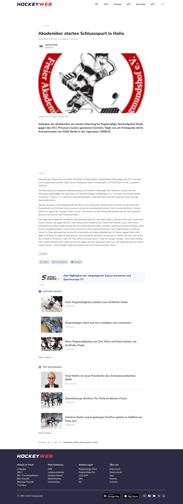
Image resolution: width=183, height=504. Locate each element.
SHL (81, 478)
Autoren (114, 481)
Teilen (45, 262)
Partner (113, 478)
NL (80, 481)
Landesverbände (56, 472)
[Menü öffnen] (162, 4)
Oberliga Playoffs (25, 481)
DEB (50, 469)
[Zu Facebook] (149, 496)
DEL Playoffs (23, 478)
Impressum (115, 469)
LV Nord (54, 442)
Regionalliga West (88, 469)
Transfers (21, 485)
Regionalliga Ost (87, 472)
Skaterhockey (54, 478)
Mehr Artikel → (45, 357)
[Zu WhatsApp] (164, 496)
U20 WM (83, 475)
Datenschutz (116, 472)
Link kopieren (61, 262)
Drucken (77, 262)
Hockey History (55, 475)
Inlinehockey (54, 481)
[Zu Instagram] (144, 496)
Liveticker (21, 469)
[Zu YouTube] (154, 496)
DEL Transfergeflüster (28, 475)
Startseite (42, 442)
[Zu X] (159, 496)
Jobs (112, 475)
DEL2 (19, 472)
